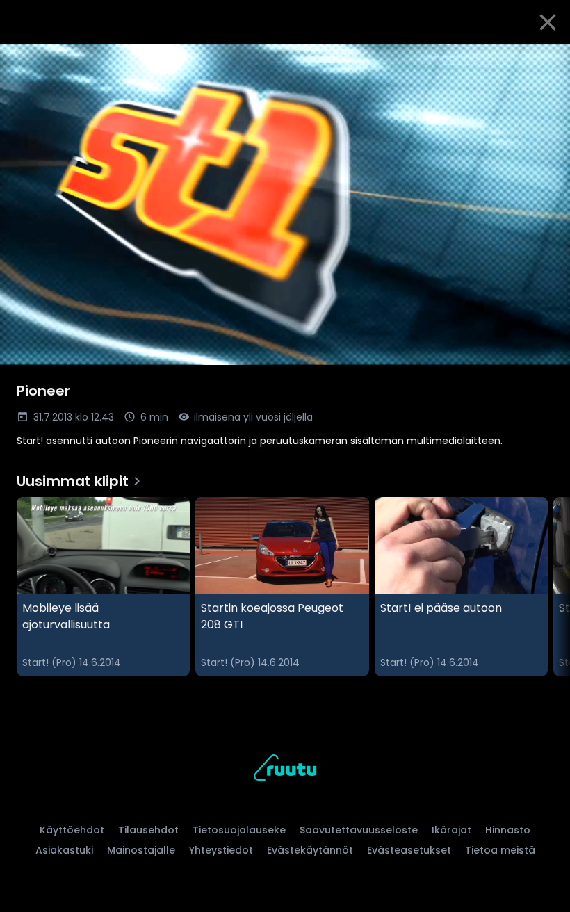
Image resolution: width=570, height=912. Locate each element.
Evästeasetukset (409, 850)
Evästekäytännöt (310, 850)
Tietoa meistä (500, 850)
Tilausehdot (148, 830)
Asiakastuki (64, 850)
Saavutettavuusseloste (359, 830)
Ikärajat (451, 830)
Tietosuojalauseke (239, 830)
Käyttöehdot (72, 830)
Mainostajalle (141, 850)
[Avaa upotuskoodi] (543, 60)
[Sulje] (548, 22)
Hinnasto (507, 830)
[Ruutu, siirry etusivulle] (285, 769)
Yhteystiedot (221, 850)
